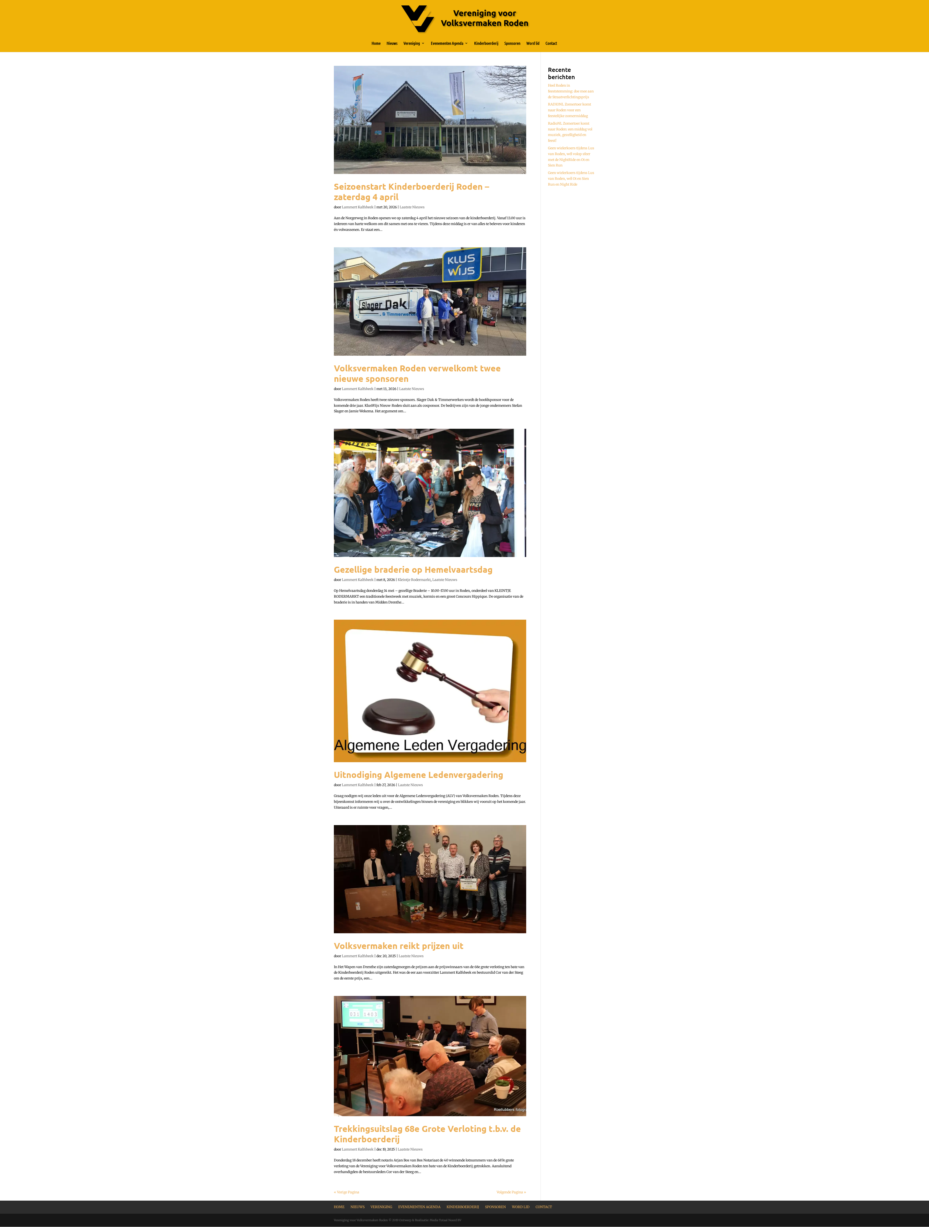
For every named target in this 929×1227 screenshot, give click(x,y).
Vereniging (412, 43)
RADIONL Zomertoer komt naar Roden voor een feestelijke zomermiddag (569, 110)
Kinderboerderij (486, 43)
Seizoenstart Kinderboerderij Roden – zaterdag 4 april (411, 191)
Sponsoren (512, 43)
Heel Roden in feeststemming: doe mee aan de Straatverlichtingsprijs (571, 91)
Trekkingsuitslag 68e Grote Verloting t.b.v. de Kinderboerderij (427, 1133)
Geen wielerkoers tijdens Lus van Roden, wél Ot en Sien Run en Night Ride (571, 179)
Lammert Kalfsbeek (358, 207)
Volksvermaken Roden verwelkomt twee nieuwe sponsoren (417, 373)
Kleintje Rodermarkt (414, 580)
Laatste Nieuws (412, 207)
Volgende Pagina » (511, 1192)
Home (376, 43)
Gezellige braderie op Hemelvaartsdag (413, 569)
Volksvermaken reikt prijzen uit (399, 945)
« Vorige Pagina (346, 1192)
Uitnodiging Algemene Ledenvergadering (418, 774)
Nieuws (392, 43)
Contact (551, 43)
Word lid (532, 43)
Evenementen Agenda (447, 43)
